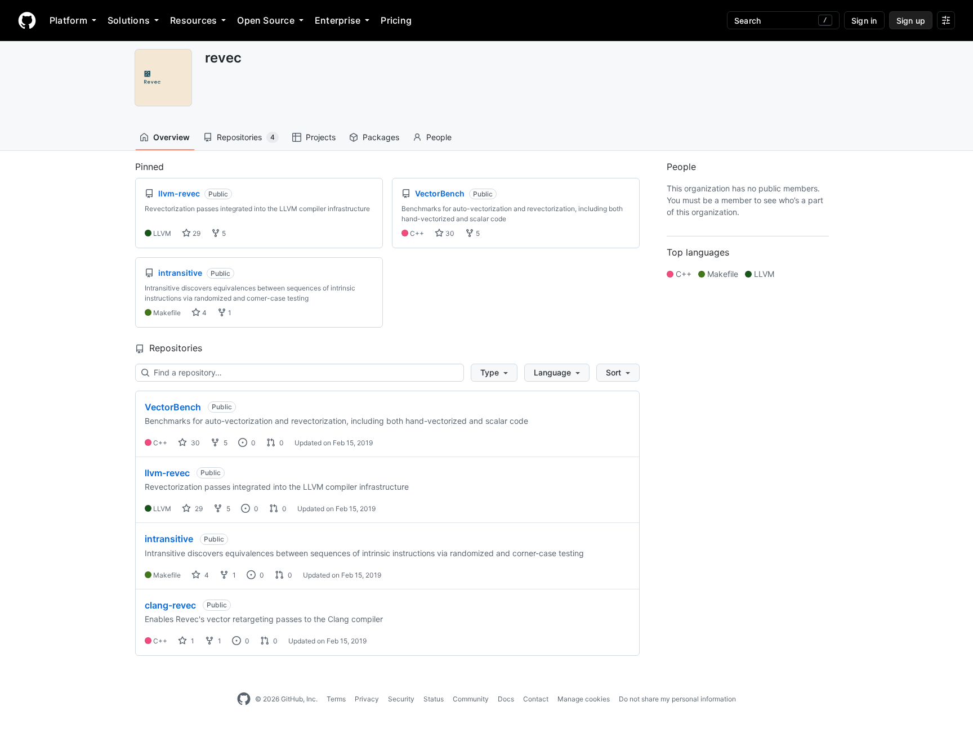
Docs (506, 699)
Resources (193, 20)
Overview (171, 137)
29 (195, 233)
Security (401, 699)
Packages (381, 137)
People (439, 137)
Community (471, 699)
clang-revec (170, 605)
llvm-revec (167, 472)
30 (449, 233)
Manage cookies (583, 699)
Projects (321, 137)
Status (433, 699)
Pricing (396, 20)
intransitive (169, 538)
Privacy (367, 699)
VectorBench (173, 407)
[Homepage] (27, 20)
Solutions (129, 20)
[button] (494, 373)
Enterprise (337, 20)
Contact (535, 699)
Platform (68, 20)
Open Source (265, 20)
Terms (336, 699)
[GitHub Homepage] (244, 699)
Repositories (246, 137)
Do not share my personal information (677, 699)
